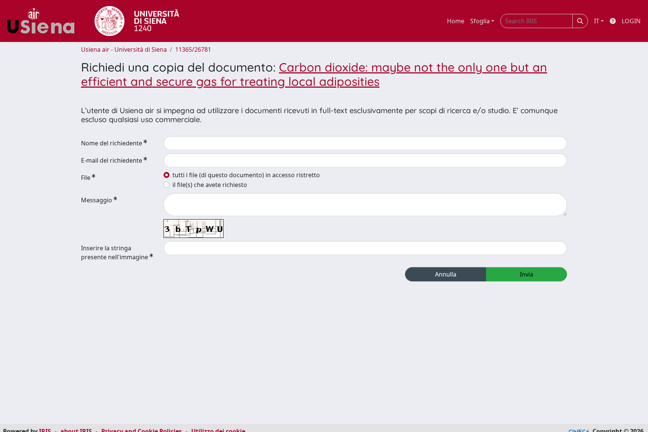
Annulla (445, 274)
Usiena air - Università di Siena (124, 49)
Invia (526, 274)
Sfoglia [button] (480, 21)
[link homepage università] (136, 20)
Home (455, 21)
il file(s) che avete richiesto (209, 185)
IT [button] (596, 21)
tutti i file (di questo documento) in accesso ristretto (246, 175)
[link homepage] (43, 20)
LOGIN (631, 21)
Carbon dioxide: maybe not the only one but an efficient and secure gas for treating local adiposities (314, 74)
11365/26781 (193, 49)
